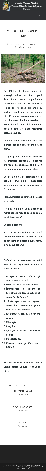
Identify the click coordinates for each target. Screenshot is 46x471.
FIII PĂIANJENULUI (23, 391)
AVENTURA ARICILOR (23, 407)
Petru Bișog (15, 44)
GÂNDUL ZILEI (25, 47)
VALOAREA (23, 422)
